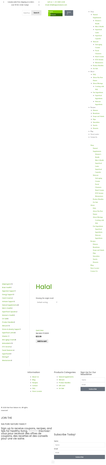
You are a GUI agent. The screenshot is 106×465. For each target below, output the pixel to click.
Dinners (95, 110)
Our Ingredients (98, 92)
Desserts (95, 128)
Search (36, 13)
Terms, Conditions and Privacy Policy (85, 409)
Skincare (95, 41)
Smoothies (96, 122)
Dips (94, 119)
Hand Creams (99, 56)
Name (56, 441)
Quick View (39, 330)
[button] (95, 142)
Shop (92, 12)
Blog (91, 131)
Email (56, 449)
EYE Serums (99, 59)
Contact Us (93, 137)
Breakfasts (96, 113)
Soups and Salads (98, 116)
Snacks (95, 125)
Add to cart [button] (42, 341)
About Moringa (98, 83)
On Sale (95, 68)
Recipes (93, 107)
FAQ (94, 74)
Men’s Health (99, 26)
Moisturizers (99, 62)
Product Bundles (98, 65)
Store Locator (94, 134)
